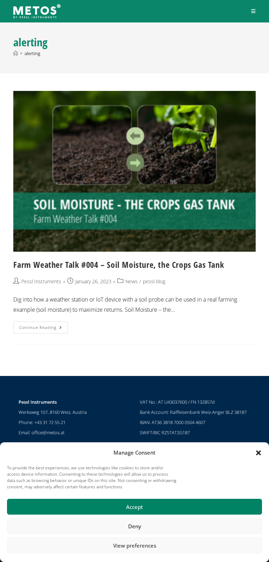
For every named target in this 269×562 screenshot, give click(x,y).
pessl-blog (154, 281)
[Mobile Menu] (253, 11)
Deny (134, 526)
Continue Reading (43, 326)
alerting (32, 53)
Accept (134, 506)
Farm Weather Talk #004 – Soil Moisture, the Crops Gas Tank (118, 264)
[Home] (15, 53)
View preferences (134, 545)
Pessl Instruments (41, 281)
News (131, 281)
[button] (258, 452)
